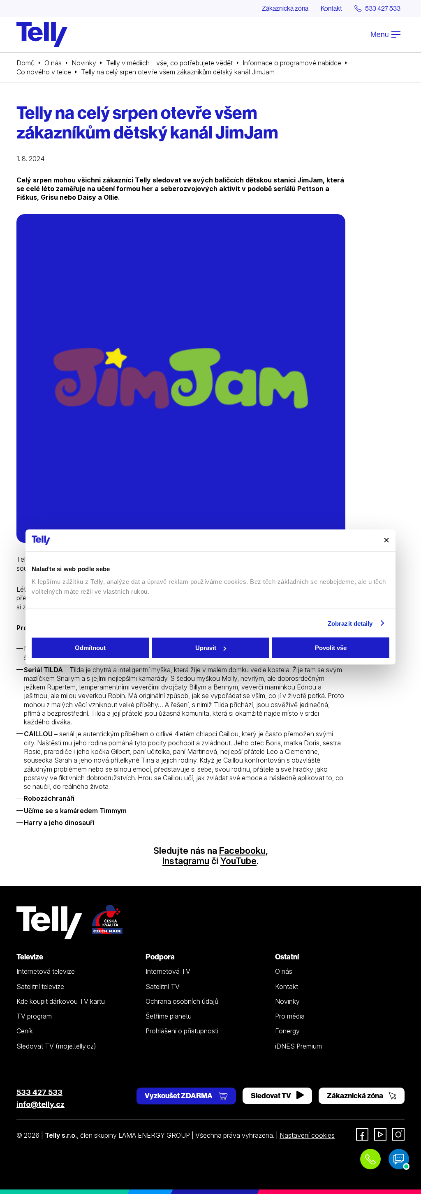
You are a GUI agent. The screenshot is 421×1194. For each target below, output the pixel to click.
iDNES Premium (298, 1046)
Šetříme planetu (169, 1016)
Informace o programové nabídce (292, 63)
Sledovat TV (271, 1095)
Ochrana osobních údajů (182, 1001)
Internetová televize (45, 971)
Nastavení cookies (307, 1135)
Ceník (24, 1031)
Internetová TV (168, 971)
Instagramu (185, 860)
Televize (29, 956)
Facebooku (242, 850)
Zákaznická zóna (285, 8)
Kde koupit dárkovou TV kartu (60, 1001)
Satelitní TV (163, 986)
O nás (53, 63)
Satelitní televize (40, 986)
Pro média (290, 1016)
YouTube (238, 860)
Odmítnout (90, 647)
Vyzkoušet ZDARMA (179, 1095)
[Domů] (41, 34)
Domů (25, 63)
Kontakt (331, 8)
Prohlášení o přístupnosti (182, 1031)
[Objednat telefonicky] (370, 1159)
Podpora (160, 956)
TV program (34, 1016)
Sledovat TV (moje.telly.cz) (56, 1046)
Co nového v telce (43, 72)
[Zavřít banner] (386, 540)
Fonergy (287, 1031)
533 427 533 (39, 1092)
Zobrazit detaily (350, 623)
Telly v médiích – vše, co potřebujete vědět (169, 63)
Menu (380, 34)
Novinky (84, 63)
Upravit (205, 647)
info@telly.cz (40, 1104)
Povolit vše (331, 647)
